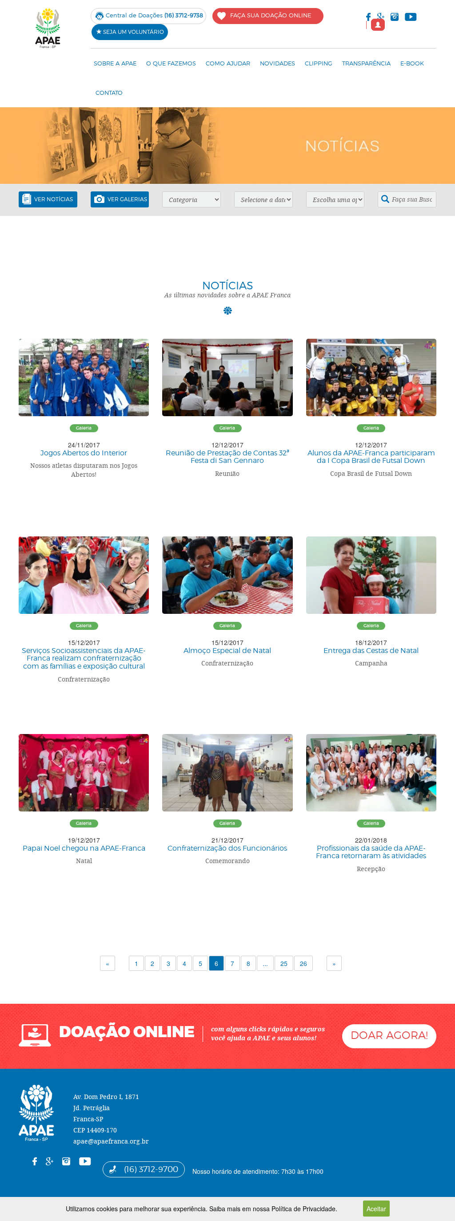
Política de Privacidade (303, 1208)
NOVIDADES (277, 63)
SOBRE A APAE (115, 63)
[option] (227, 145)
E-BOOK (412, 63)
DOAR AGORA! (389, 1035)
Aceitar (376, 1208)
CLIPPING (318, 63)
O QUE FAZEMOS (171, 63)
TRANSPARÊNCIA (366, 63)
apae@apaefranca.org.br (111, 1141)
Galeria (84, 428)
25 (283, 963)
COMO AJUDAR (228, 63)
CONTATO (109, 92)
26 (303, 963)
